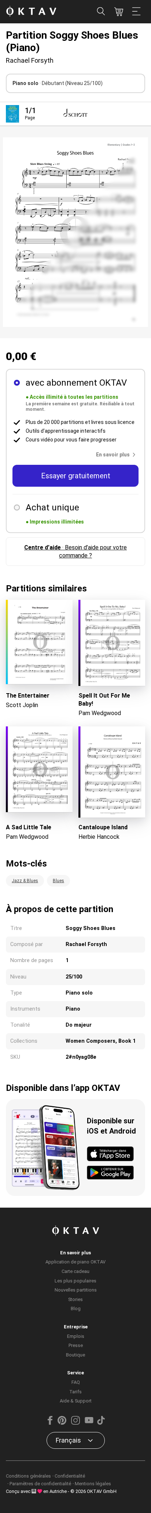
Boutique (75, 1355)
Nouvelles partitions (76, 1290)
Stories (75, 1299)
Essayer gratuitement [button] (75, 475)
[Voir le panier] (119, 11)
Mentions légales (93, 1483)
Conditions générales (28, 1476)
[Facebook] (50, 1423)
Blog (76, 1308)
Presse (76, 1345)
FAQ (75, 1382)
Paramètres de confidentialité (40, 1483)
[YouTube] (89, 1423)
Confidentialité (70, 1476)
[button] (117, 454)
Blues (58, 880)
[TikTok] (100, 1423)
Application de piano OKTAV (75, 1262)
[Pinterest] (62, 1423)
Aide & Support (76, 1401)
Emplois (75, 1336)
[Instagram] (75, 1423)
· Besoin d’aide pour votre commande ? (75, 551)
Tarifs (75, 1391)
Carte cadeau (75, 1271)
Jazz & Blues (25, 880)
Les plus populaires (75, 1281)
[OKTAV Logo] (31, 11)
